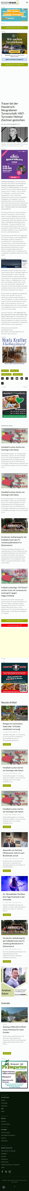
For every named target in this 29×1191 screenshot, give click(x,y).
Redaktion (4, 1154)
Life (19, 124)
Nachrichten (5, 1097)
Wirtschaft (4, 1103)
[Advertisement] (14, 86)
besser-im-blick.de (6, 1148)
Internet (3, 1138)
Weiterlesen (7, 1053)
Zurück (4, 387)
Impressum (4, 1159)
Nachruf (13, 370)
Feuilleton (4, 1106)
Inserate (3, 1121)
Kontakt (3, 1156)
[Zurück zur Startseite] (10, 2)
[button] (27, 2)
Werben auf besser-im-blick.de (10, 1165)
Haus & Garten (5, 1132)
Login (2, 1167)
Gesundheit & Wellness (8, 1135)
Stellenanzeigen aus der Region (13, 64)
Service (3, 1118)
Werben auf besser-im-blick (13, 27)
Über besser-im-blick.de (8, 1151)
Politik (3, 1100)
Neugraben (5, 374)
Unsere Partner (5, 1124)
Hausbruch (16, 374)
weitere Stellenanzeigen (13, 625)
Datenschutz (4, 1162)
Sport (3, 370)
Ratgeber (4, 1129)
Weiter (24, 387)
